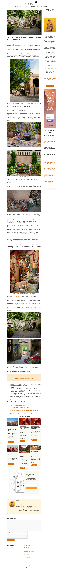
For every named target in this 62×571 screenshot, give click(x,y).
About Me (25, 550)
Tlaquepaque (10, 44)
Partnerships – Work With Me (29, 551)
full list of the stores (15, 296)
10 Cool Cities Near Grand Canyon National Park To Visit (21, 413)
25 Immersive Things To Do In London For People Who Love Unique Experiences (49, 163)
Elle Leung (18, 502)
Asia (41, 6)
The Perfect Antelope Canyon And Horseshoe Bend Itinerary (35, 427)
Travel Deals (13, 6)
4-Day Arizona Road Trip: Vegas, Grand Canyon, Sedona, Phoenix (23, 408)
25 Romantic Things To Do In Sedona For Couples (24, 378)
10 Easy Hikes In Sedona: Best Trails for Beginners (24, 455)
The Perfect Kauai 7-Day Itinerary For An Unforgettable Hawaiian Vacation (49, 181)
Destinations (26, 6)
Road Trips (33, 6)
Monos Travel (46, 136)
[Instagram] (47, 86)
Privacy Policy (26, 554)
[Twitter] (53, 86)
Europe (8, 562)
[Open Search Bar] (51, 6)
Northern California (10, 547)
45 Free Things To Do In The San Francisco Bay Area (17, 497)
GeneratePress (33, 569)
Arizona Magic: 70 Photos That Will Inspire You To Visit (35, 453)
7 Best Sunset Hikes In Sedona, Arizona (18, 405)
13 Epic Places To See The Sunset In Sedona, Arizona (21, 403)
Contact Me (26, 553)
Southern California (10, 549)
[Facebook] (51, 86)
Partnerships (45, 6)
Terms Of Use (26, 556)
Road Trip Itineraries (11, 551)
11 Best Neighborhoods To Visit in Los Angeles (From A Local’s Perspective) (49, 169)
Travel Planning (20, 6)
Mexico (8, 553)
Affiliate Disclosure (27, 557)
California (38, 6)
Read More (11, 441)
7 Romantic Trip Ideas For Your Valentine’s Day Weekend (17, 496)
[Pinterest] (49, 86)
